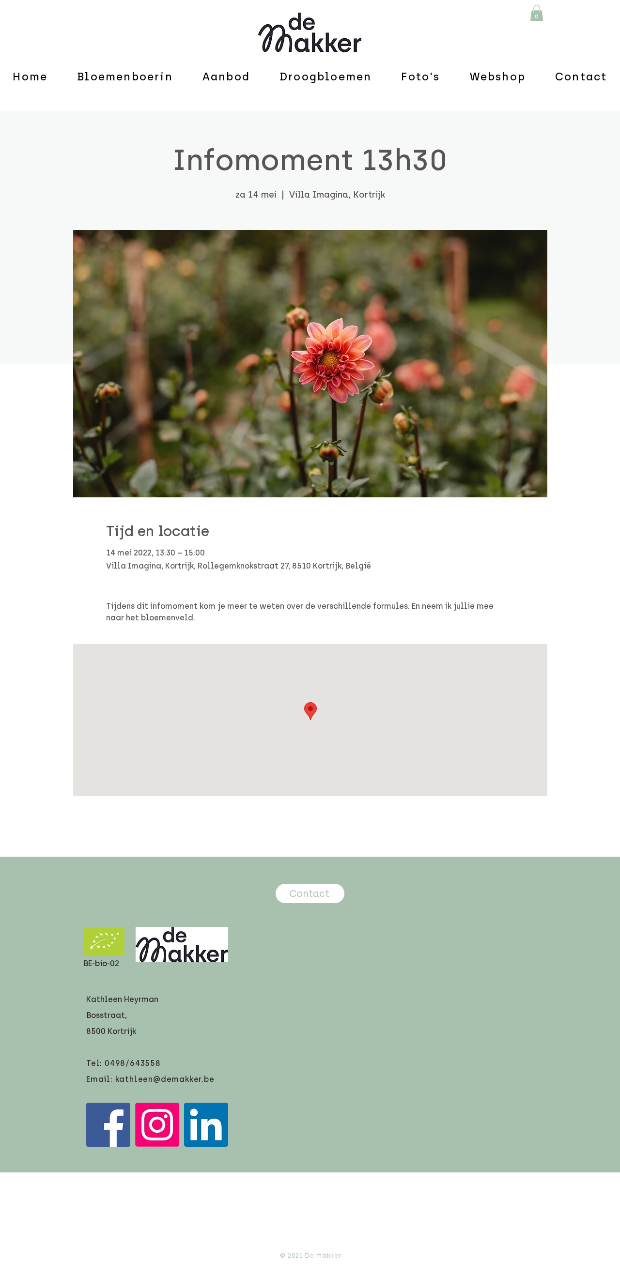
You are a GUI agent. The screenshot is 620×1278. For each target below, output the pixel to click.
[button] (536, 13)
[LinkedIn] (206, 1125)
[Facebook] (108, 1125)
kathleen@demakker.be (165, 1079)
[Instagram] (157, 1125)
